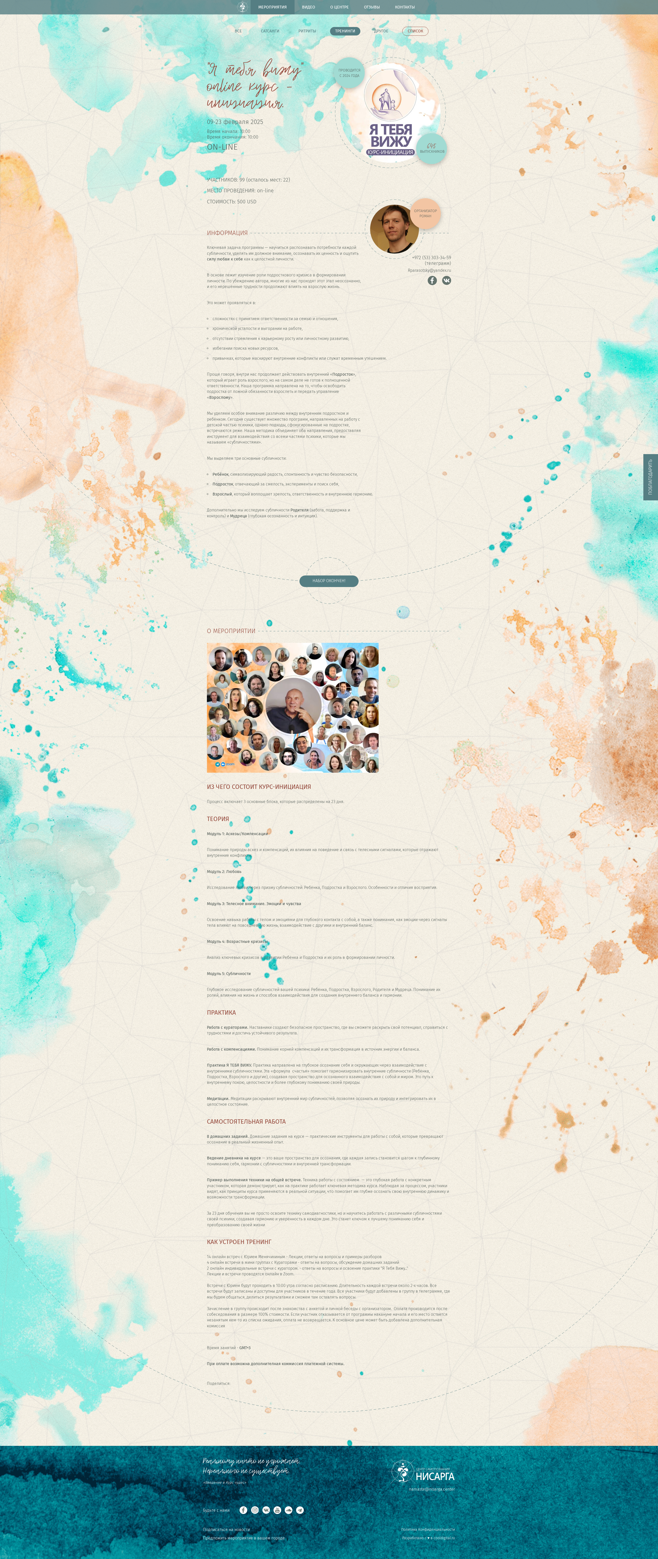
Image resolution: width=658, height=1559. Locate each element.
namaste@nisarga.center (432, 1489)
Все (238, 31)
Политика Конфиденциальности (428, 1529)
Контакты (405, 7)
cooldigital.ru (444, 1538)
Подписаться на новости (226, 1529)
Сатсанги (270, 31)
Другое (381, 31)
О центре (339, 7)
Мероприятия (272, 7)
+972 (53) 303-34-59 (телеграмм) (431, 260)
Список (415, 31)
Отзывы (372, 7)
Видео (308, 7)
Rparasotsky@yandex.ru (429, 270)
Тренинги (345, 31)
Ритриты (307, 31)
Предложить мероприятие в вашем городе (244, 1538)
